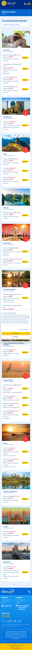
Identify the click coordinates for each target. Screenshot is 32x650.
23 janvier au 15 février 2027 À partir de (12, 298)
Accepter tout (16, 333)
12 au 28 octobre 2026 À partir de (11, 414)
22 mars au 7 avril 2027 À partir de (11, 405)
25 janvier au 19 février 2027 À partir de (12, 261)
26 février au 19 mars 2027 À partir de (12, 215)
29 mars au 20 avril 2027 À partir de (11, 499)
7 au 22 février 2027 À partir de (11, 80)
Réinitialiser (4, 13)
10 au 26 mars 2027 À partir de (11, 398)
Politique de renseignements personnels (15, 645)
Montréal (4, 597)
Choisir (24, 57)
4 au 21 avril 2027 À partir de (12, 125)
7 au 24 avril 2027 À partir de (11, 451)
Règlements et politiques (16, 646)
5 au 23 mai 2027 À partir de (11, 534)
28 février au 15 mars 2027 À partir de (12, 57)
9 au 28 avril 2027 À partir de (11, 180)
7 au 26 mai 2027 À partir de (11, 171)
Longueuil (19, 597)
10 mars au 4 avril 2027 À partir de (12, 251)
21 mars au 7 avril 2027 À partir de (11, 462)
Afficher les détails (24, 329)
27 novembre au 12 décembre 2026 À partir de (12, 69)
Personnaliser (15, 336)
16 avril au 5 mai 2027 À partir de (11, 161)
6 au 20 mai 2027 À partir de (11, 572)
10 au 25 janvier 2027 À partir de (11, 89)
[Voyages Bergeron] (11, 4)
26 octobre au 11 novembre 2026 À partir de (12, 388)
